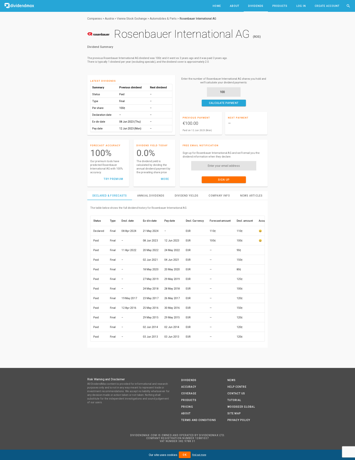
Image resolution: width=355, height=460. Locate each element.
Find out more (199, 455)
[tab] (216, 6)
